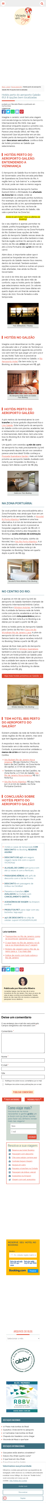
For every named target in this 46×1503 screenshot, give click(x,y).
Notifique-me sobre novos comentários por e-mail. (23, 1081)
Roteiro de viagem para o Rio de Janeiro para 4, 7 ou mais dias (22, 950)
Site (3, 1073)
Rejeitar (23, 1498)
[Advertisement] (23, 46)
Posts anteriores (11, 1099)
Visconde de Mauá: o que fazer (15, 1439)
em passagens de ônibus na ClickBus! (18, 884)
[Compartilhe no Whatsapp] (12, 112)
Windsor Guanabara (28, 649)
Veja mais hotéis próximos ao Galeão (21, 676)
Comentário (7, 1031)
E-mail (4, 1065)
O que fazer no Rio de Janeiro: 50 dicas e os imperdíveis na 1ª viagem (22, 944)
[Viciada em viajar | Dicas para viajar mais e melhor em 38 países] (23, 16)
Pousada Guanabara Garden (15, 456)
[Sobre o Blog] (23, 981)
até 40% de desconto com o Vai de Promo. (20, 877)
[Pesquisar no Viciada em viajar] (42, 3)
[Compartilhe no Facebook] (3, 112)
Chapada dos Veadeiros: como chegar (18, 1436)
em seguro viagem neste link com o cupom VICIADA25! (19, 860)
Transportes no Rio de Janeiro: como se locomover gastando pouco (22, 937)
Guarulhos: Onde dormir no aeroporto (18, 1430)
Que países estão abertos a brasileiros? (19, 1453)
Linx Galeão (7, 425)
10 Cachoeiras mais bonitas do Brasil (18, 1433)
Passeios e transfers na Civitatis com (17, 894)
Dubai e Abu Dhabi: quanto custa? (17, 1456)
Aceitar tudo (23, 1486)
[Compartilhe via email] (17, 112)
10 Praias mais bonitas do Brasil (16, 1427)
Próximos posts (34, 1099)
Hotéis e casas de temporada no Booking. (21, 849)
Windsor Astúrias (22, 607)
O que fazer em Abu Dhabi (14, 1459)
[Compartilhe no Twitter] (8, 112)
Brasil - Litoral (6, 87)
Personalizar (23, 1492)
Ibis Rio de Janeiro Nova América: (21, 774)
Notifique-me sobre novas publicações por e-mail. (23, 1084)
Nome (4, 1056)
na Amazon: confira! (22, 903)
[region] (23, 1482)
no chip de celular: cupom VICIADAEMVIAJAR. (20, 918)
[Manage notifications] (5, 1498)
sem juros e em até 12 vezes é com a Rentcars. (21, 869)
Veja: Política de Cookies (18, 1481)
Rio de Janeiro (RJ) (16, 87)
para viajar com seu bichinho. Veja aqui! (21, 911)
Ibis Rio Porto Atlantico (26, 541)
